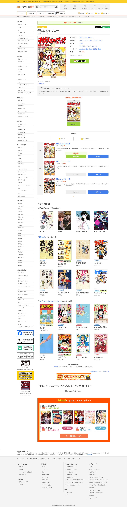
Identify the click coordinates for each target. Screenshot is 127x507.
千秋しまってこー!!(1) (63, 143)
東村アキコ (21, 257)
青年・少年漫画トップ (23, 43)
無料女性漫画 (21, 129)
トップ (22, 13)
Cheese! (20, 297)
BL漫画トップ (21, 49)
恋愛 (19, 166)
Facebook (69, 492)
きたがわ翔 (21, 227)
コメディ (82, 49)
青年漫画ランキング (72, 474)
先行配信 (31, 13)
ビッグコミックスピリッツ (24, 286)
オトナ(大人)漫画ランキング (74, 485)
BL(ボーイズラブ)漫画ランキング (75, 482)
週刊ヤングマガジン (23, 281)
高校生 (95, 49)
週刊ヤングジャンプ (23, 294)
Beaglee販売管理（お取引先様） (98, 485)
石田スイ (20, 209)
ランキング (91, 13)
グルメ (19, 193)
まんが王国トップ (23, 459)
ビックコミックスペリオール (25, 326)
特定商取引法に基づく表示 (96, 492)
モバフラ (20, 324)
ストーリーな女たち (23, 275)
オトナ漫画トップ (22, 51)
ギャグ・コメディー (23, 172)
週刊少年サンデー (22, 313)
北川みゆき (21, 230)
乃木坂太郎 (21, 254)
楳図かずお (21, 217)
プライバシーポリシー (95, 490)
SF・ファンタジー (22, 190)
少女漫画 (20, 150)
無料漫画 (62, 13)
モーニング (21, 308)
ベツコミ (20, 302)
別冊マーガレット (22, 300)
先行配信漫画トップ (23, 38)
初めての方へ (21, 90)
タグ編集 (41, 83)
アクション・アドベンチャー (25, 185)
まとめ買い (86, 139)
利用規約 (92, 487)
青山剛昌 (20, 203)
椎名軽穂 (20, 238)
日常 (99, 49)
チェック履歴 (21, 74)
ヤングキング (21, 316)
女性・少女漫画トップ (23, 40)
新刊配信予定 (21, 32)
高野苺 (19, 249)
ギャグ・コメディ (92, 46)
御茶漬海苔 (21, 222)
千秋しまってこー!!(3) (63, 179)
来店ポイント (106, 13)
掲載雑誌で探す (22, 108)
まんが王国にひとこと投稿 (24, 93)
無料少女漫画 (21, 132)
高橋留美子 (21, 252)
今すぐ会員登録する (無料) (74, 436)
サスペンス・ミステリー (24, 177)
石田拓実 (20, 211)
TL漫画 (19, 158)
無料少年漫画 (21, 137)
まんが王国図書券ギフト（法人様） (99, 482)
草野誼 (19, 233)
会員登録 (20, 69)
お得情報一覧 (21, 61)
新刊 (99, 13)
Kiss (19, 289)
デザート (20, 318)
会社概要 (92, 495)
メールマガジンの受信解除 (25, 472)
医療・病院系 (21, 196)
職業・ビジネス (22, 174)
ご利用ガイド (21, 87)
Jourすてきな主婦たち (23, 305)
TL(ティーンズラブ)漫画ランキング (75, 479)
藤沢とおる (21, 260)
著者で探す (21, 105)
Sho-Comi (20, 310)
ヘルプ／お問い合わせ (23, 84)
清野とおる (21, 244)
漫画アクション (22, 321)
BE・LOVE (21, 273)
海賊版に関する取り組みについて (25, 369)
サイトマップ (93, 498)
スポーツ (20, 182)
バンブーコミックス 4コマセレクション (50, 301)
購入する (98, 156)
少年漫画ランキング (72, 477)
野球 (87, 49)
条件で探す (21, 100)
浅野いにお (21, 206)
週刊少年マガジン (22, 291)
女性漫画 (20, 147)
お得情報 (21, 484)
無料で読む (73, 124)
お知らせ (20, 82)
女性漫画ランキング (72, 469)
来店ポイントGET (22, 59)
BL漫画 (20, 161)
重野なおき (86, 37)
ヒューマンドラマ (22, 169)
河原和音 (20, 225)
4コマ (90, 49)
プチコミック (21, 278)
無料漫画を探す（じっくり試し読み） (99, 371)
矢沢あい (20, 265)
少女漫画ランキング (72, 472)
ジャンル (82, 13)
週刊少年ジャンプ (22, 283)
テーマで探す (21, 103)
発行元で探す (21, 114)
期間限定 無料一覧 (22, 140)
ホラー (19, 188)
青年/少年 (51, 13)
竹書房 (81, 43)
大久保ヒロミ (21, 219)
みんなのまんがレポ (23, 116)
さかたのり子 (21, 236)
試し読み (76, 174)
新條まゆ (20, 241)
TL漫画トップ (21, 46)
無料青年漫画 (21, 134)
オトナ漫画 (21, 163)
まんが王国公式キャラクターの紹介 (99, 479)
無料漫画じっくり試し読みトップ (40, 459)
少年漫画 (20, 155)
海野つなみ (21, 214)
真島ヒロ (20, 262)
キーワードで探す (22, 111)
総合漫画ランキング (72, 467)
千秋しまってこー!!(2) (63, 161)
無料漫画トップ (22, 24)
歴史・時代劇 (21, 180)
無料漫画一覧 (21, 126)
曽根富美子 (21, 246)
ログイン (20, 72)
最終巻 (63, 139)
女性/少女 (41, 13)
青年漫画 (20, 153)
